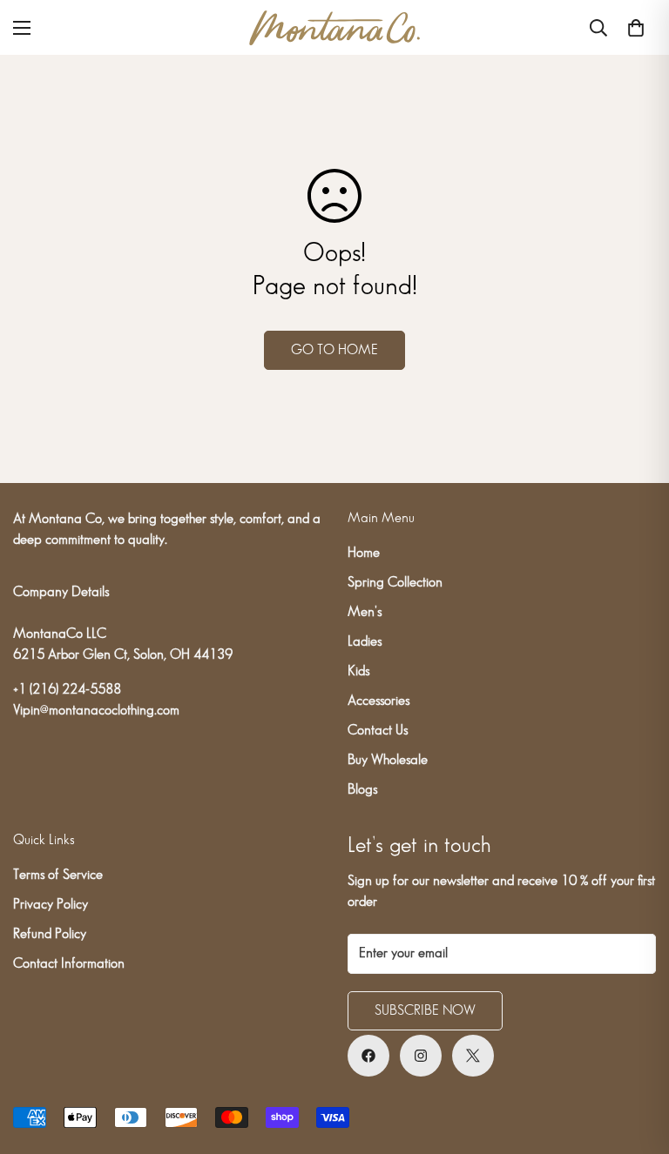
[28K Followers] (421, 1056)
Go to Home (334, 350)
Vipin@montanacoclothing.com (96, 710)
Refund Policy (49, 934)
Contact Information (69, 963)
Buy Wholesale (388, 760)
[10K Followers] (368, 1056)
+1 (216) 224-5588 (67, 689)
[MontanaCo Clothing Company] (334, 27)
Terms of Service (58, 875)
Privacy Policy (50, 904)
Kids (358, 671)
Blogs (362, 789)
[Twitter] (473, 1056)
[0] (636, 28)
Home (364, 553)
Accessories (378, 701)
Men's (365, 612)
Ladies (365, 641)
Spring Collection (395, 582)
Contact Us (378, 730)
